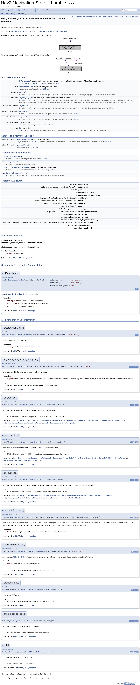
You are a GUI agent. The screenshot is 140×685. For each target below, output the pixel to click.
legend (70, 51)
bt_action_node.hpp (26, 258)
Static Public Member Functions (94, 16)
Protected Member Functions (110, 16)
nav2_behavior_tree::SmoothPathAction (30, 495)
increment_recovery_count (16, 173)
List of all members (134, 16)
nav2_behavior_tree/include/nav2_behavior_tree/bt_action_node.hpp (38, 31)
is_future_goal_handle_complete (18, 167)
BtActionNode (20, 13)
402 (15, 389)
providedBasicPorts (24, 139)
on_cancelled (24, 117)
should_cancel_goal (13, 156)
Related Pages (17, 10)
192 (15, 668)
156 (15, 536)
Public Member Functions (78, 16)
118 (15, 574)
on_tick (22, 92)
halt (20, 128)
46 (15, 311)
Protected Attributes (124, 16)
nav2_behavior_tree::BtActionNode (33, 83)
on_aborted (23, 111)
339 (15, 637)
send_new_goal (12, 162)
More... (42, 27)
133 (15, 605)
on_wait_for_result (26, 98)
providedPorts (22, 145)
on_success (23, 106)
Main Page (6, 10)
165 (15, 502)
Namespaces (28, 10)
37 (14, 258)
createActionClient (26, 87)
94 (15, 351)
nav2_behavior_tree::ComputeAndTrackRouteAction (22, 423)
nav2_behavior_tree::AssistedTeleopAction (60, 423)
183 (15, 464)
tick (20, 122)
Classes (39, 10)
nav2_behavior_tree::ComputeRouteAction (31, 420)
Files (47, 10)
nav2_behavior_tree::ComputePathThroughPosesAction (104, 420)
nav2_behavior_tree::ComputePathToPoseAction (65, 420)
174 (15, 427)
